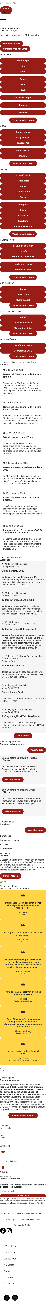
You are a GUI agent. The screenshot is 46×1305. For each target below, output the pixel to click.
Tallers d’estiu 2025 (13, 665)
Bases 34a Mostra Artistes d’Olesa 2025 (22, 468)
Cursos (8, 1252)
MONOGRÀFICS (8, 339)
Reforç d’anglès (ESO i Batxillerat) (21, 716)
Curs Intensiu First (12, 692)
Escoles (4, 844)
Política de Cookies (23, 1225)
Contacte (9, 1283)
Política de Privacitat (30, 1219)
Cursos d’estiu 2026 (13, 571)
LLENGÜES (6, 55)
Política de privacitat (26, 1199)
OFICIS (3, 169)
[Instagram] (9, 1231)
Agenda (8, 1271)
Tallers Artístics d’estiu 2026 (18, 600)
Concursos (5, 836)
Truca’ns (4, 1141)
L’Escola (8, 1246)
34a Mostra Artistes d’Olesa (18, 437)
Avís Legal (11, 1219)
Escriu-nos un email (9, 1156)
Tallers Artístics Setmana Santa (19, 629)
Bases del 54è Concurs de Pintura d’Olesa (22, 498)
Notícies (8, 1277)
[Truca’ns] (3, 1137)
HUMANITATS (7, 240)
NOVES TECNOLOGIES (11, 311)
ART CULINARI (7, 283)
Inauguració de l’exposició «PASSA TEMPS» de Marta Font (22, 531)
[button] (23, 1067)
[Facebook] (3, 1231)
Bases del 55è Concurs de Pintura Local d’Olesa (22, 408)
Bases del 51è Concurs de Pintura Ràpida (22, 375)
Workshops (10, 1258)
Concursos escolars (10, 840)
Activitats (9, 1264)
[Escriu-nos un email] (3, 1152)
